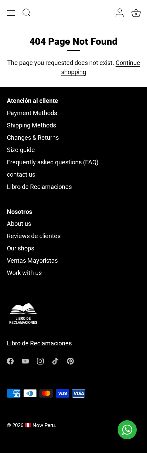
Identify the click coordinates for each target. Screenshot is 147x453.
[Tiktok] (55, 360)
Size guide (21, 149)
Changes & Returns (33, 137)
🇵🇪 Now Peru (40, 425)
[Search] (26, 13)
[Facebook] (10, 360)
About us (19, 223)
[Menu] (10, 12)
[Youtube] (25, 360)
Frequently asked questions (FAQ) (52, 162)
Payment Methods (32, 112)
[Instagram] (40, 360)
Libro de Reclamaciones (39, 186)
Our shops (20, 248)
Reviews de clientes (34, 235)
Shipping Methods (31, 125)
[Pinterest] (70, 360)
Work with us (24, 272)
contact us (21, 174)
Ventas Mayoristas (32, 260)
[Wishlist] (106, 13)
